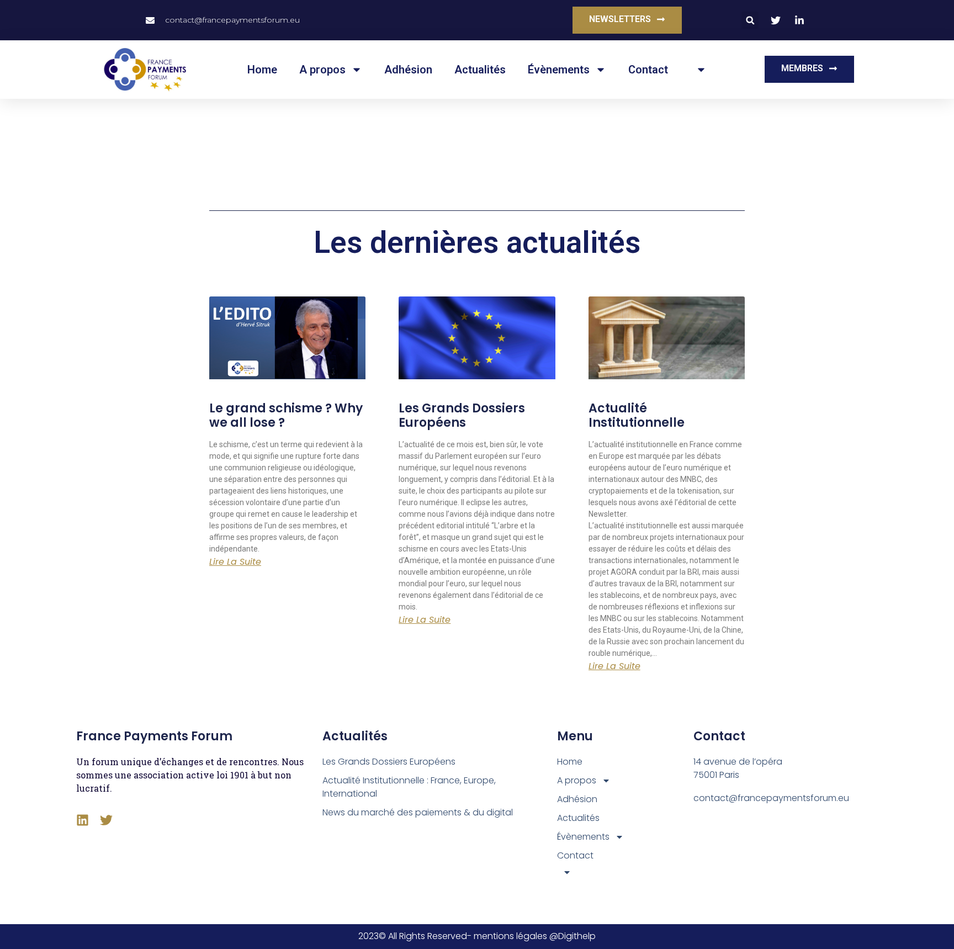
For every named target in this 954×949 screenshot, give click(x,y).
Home (262, 69)
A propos (322, 69)
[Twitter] (106, 820)
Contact (648, 69)
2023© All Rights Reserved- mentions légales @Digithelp (477, 936)
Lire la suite (235, 562)
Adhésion (408, 69)
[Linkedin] (82, 820)
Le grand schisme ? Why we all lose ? (286, 415)
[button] (750, 20)
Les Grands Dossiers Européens (462, 415)
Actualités (480, 69)
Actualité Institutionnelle (637, 415)
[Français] (698, 69)
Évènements (559, 69)
